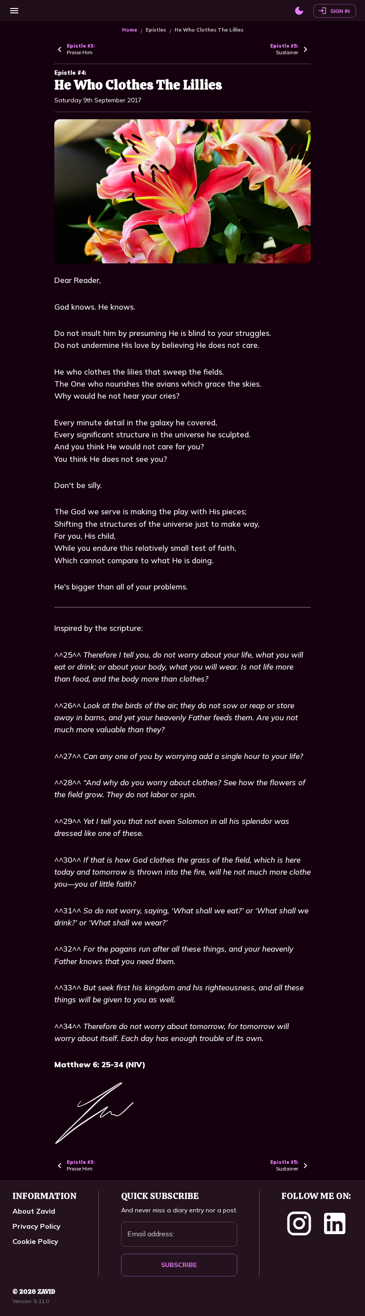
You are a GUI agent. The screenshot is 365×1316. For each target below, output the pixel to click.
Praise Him (81, 49)
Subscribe (179, 1265)
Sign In (340, 11)
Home (129, 30)
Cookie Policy (35, 1241)
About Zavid (33, 1211)
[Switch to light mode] (299, 10)
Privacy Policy (36, 1226)
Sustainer (284, 49)
